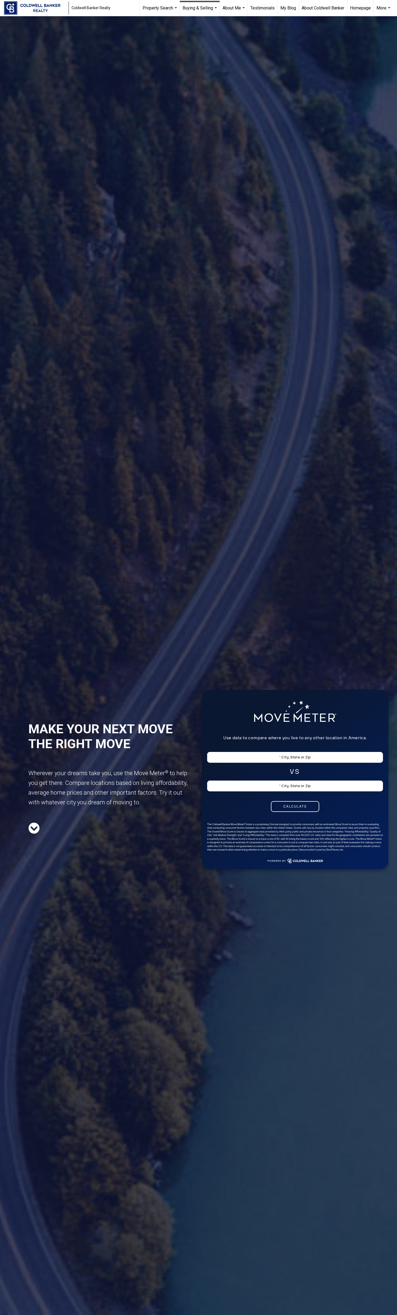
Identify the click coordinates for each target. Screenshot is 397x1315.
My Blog (288, 8)
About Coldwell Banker (323, 8)
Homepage (360, 8)
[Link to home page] (35, 8)
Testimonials (262, 8)
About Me (234, 10)
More (384, 10)
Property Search (160, 10)
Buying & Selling (200, 10)
